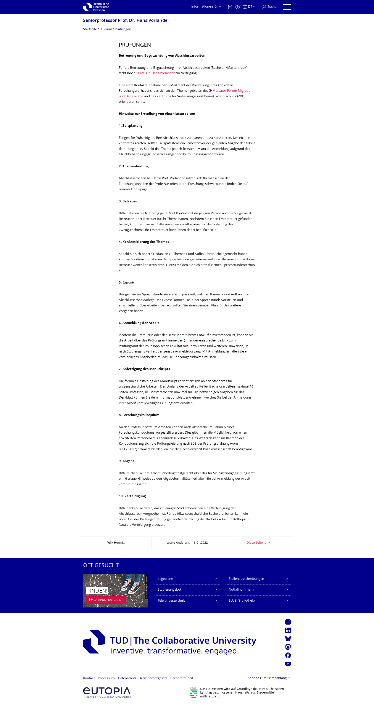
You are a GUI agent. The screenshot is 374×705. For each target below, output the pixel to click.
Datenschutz (127, 678)
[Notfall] (229, 7)
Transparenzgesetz (153, 678)
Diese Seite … (256, 543)
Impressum (106, 678)
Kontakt (89, 678)
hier (190, 340)
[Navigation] (287, 7)
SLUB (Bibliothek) (242, 600)
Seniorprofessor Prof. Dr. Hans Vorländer (126, 21)
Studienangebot (169, 589)
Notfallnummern (241, 589)
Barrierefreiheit (181, 678)
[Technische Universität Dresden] (96, 7)
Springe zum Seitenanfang (267, 678)
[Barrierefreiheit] (237, 7)
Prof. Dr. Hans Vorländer (156, 73)
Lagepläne (165, 579)
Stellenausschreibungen (246, 579)
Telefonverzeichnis (171, 600)
